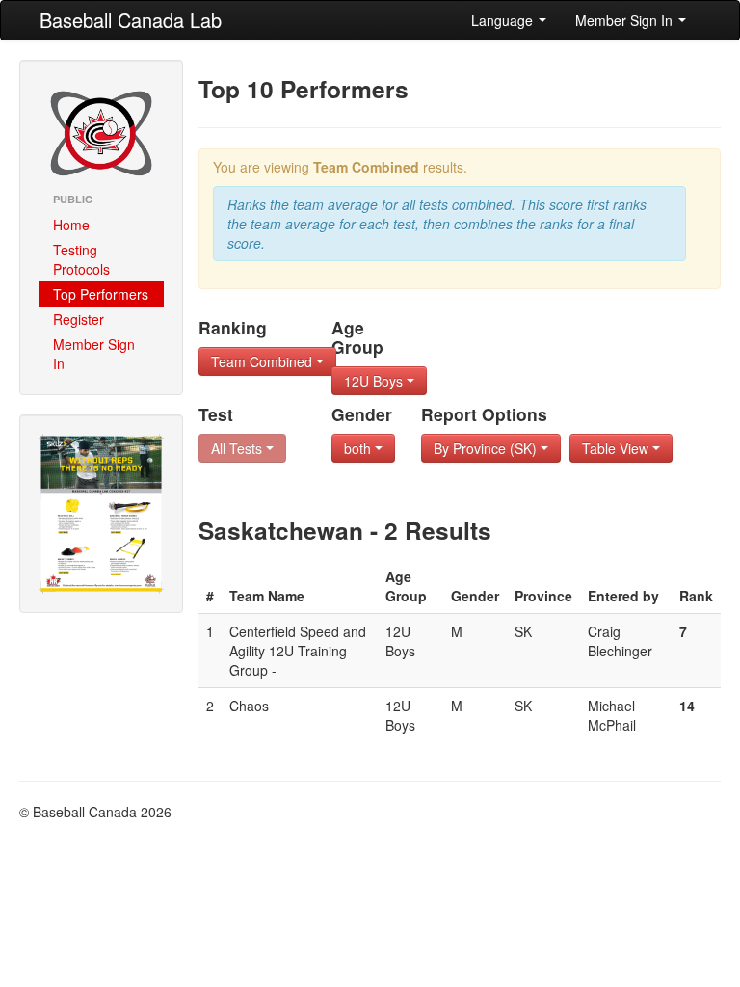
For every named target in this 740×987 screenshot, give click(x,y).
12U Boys (375, 380)
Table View (617, 448)
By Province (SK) (487, 448)
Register (78, 319)
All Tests (238, 448)
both (359, 448)
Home (71, 224)
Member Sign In (625, 20)
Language (504, 20)
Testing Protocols (81, 259)
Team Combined (263, 361)
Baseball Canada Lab (131, 20)
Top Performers (100, 294)
